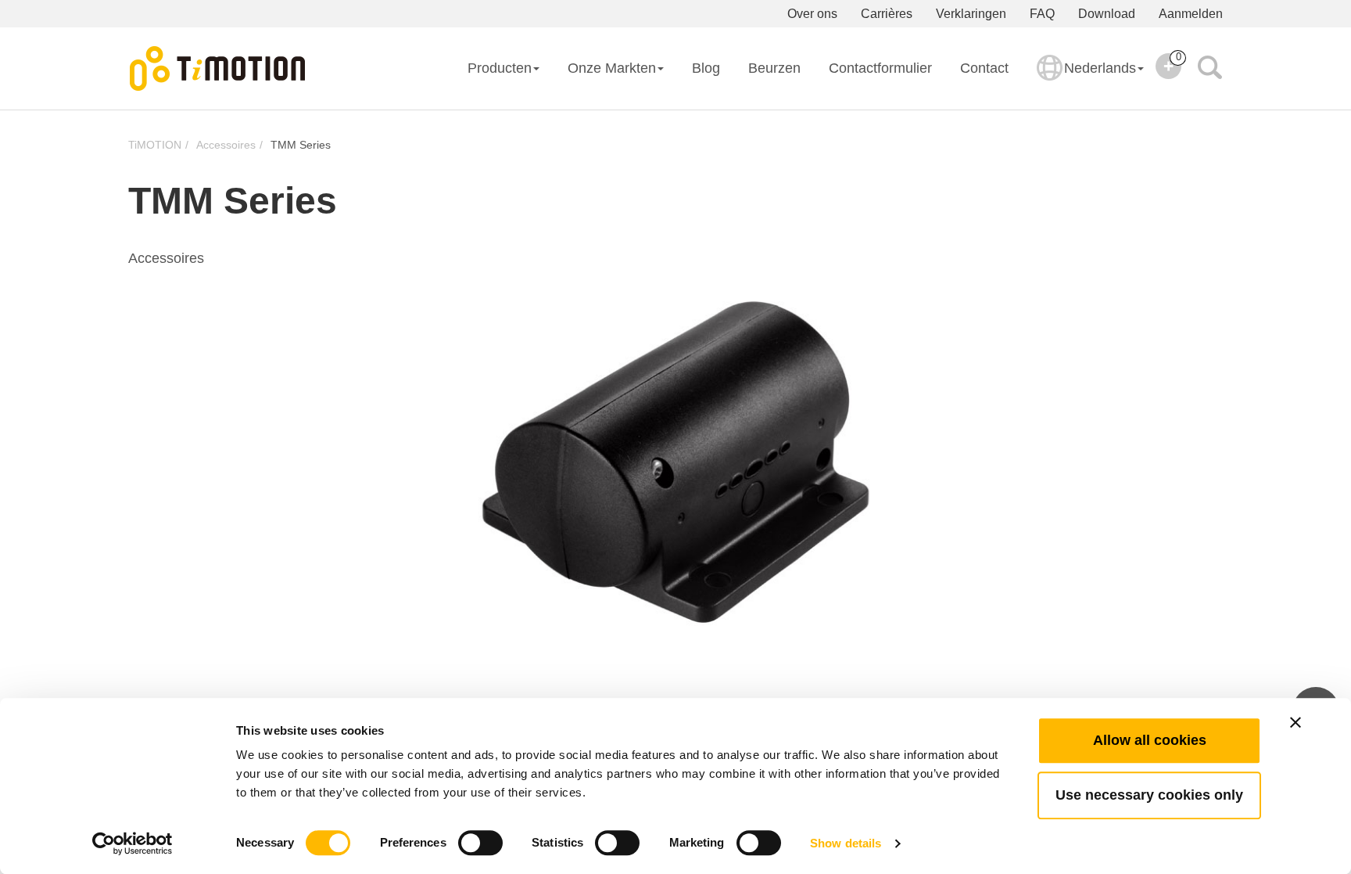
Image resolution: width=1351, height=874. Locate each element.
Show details (845, 843)
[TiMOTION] (218, 68)
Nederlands (1100, 68)
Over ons (812, 13)
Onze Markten (612, 68)
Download (1106, 13)
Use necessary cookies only (1149, 795)
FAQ (1042, 13)
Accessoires (226, 144)
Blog (706, 68)
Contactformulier (880, 68)
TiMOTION (154, 144)
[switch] (480, 842)
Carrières (886, 13)
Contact (984, 68)
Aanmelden (1191, 13)
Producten (500, 68)
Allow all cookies (1149, 740)
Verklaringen (971, 13)
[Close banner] (1295, 722)
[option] (675, 462)
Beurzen (774, 68)
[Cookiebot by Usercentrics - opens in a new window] (132, 843)
